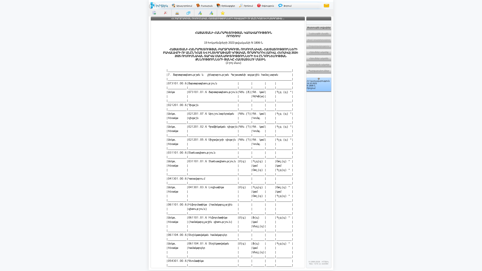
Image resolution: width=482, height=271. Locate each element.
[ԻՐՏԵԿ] (158, 5)
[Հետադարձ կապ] (326, 5)
